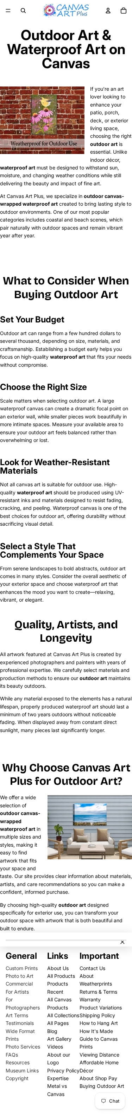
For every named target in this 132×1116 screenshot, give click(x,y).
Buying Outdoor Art (102, 1086)
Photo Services (23, 1047)
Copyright (17, 1078)
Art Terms (17, 1015)
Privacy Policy (63, 1070)
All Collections (63, 1015)
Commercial (19, 984)
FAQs (12, 1055)
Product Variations (101, 1008)
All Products (61, 976)
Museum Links (22, 1070)
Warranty (90, 999)
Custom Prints (22, 968)
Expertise (58, 1078)
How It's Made (96, 1031)
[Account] (108, 10)
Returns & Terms (98, 992)
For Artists (17, 992)
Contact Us (92, 968)
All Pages (58, 1023)
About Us (58, 968)
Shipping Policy (97, 1015)
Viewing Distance (99, 1055)
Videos (55, 1047)
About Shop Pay (98, 1078)
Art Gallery (59, 1039)
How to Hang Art (99, 1023)
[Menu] (8, 10)
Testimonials (20, 1023)
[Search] (23, 10)
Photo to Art (19, 976)
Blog (52, 1031)
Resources (18, 1062)
